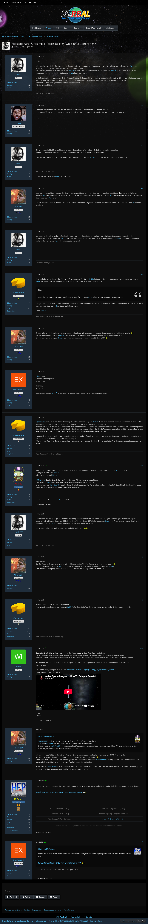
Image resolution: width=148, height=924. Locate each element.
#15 (141, 729)
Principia (53, 485)
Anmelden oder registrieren (15, 2)
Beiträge (9, 85)
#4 (142, 188)
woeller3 (57, 500)
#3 (142, 145)
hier (42, 311)
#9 (142, 417)
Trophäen (10, 817)
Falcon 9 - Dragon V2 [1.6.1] (113, 819)
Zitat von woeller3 (46, 736)
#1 (142, 56)
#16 (141, 781)
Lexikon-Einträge (12, 830)
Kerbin (132, 66)
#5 (142, 231)
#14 (141, 648)
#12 (141, 557)
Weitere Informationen (128, 921)
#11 (141, 514)
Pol (102, 193)
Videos (9, 825)
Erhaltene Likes (12, 82)
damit (53, 393)
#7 (142, 328)
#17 (141, 842)
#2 (142, 105)
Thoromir (41, 422)
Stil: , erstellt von (74, 917)
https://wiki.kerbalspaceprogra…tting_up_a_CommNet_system (90, 670)
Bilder (9, 88)
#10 (141, 465)
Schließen (141, 921)
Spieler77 (17, 47)
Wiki (37, 376)
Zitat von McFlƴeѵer (46, 849)
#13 (141, 600)
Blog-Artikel (10, 311)
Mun (56, 241)
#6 (142, 274)
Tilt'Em (47, 482)
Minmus (103, 760)
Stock (38, 281)
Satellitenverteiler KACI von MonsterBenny (58, 792)
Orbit (71, 73)
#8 (142, 371)
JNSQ (69, 607)
